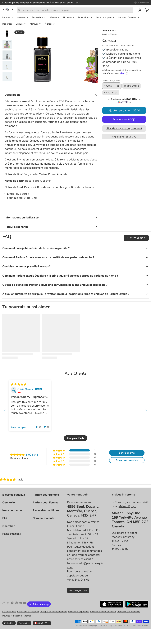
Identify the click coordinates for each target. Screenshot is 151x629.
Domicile (106, 34)
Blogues (19, 24)
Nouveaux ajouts (43, 518)
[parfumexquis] (7, 10)
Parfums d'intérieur (127, 17)
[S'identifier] (139, 10)
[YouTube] (24, 604)
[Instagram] (7, 604)
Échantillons (84, 17)
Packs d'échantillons (46, 510)
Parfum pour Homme (46, 494)
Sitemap (27, 615)
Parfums (6, 17)
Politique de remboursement (53, 611)
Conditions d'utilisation (28, 611)
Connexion (9, 502)
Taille (111, 80)
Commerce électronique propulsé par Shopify (93, 625)
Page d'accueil (11, 533)
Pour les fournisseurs (12, 615)
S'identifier (144, 2)
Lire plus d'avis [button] (75, 438)
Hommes (67, 17)
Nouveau (21, 17)
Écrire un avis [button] (127, 452)
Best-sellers (37, 17)
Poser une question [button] (126, 460)
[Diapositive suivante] (93, 58)
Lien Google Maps (78, 590)
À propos (49, 24)
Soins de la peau (104, 17)
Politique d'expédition (78, 611)
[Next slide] (146, 410)
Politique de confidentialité (103, 611)
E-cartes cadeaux (13, 494)
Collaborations (9, 611)
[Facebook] (12, 604)
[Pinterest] (16, 604)
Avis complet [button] (19, 427)
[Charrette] (146, 10)
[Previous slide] (4, 410)
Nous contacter (12, 510)
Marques (34, 24)
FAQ (5, 518)
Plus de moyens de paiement (124, 128)
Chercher (8, 526)
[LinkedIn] (20, 604)
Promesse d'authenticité (128, 611)
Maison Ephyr (127, 506)
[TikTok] (3, 604)
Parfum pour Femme (46, 502)
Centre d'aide (136, 237)
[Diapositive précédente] (17, 58)
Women (53, 17)
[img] (19, 384)
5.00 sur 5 (32, 454)
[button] (124, 100)
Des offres (7, 24)
